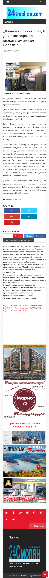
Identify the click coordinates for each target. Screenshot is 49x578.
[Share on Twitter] (29, 210)
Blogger (18, 236)
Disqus (29, 236)
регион (18, 199)
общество (10, 199)
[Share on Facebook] (12, 210)
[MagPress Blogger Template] (24, 13)
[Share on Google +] (12, 216)
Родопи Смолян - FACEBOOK (15, 305)
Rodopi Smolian (12, 576)
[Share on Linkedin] (29, 216)
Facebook (40, 236)
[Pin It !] (12, 222)
